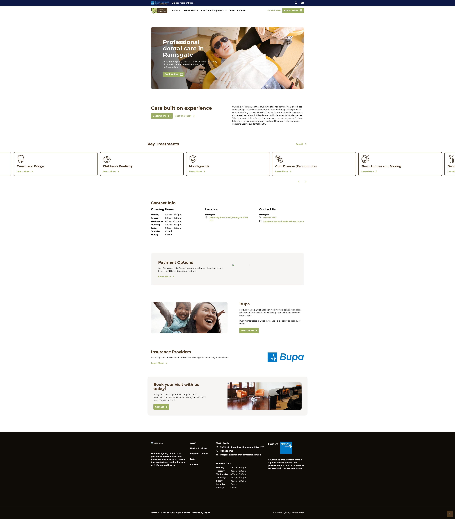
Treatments (190, 10)
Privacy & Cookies (181, 513)
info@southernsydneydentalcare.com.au (283, 221)
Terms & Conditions (161, 513)
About (175, 10)
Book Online (291, 10)
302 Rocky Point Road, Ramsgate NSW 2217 (228, 219)
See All (299, 144)
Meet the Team (183, 116)
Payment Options (199, 454)
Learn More (164, 276)
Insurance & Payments (212, 10)
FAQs (232, 10)
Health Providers (198, 448)
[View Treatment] (55, 164)
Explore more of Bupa (182, 3)
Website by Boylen (201, 513)
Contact (241, 10)
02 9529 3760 (274, 10)
